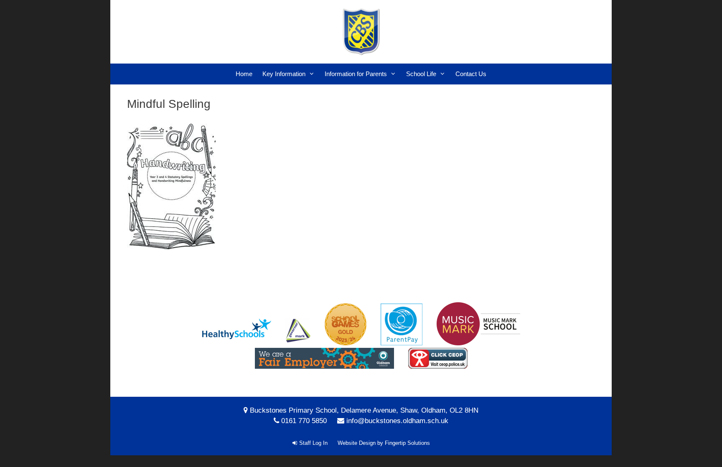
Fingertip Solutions (407, 443)
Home (244, 73)
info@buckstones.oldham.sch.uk (397, 421)
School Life (421, 73)
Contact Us (470, 73)
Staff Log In (313, 443)
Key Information (283, 73)
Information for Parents (356, 73)
